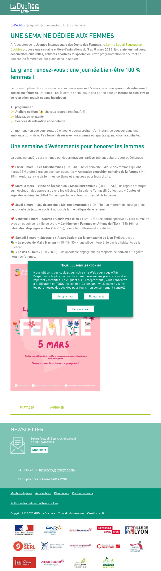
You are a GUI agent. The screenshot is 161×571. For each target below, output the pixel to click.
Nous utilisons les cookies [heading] (80, 265)
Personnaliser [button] (80, 309)
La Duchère (17, 25)
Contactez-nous (82, 493)
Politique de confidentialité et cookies (34, 503)
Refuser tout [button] (96, 296)
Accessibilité (43, 493)
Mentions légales (21, 493)
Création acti (95, 513)
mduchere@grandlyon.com (57, 470)
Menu (153, 7)
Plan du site (61, 493)
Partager (27, 407)
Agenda (34, 25)
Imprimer (57, 407)
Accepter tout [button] (65, 296)
